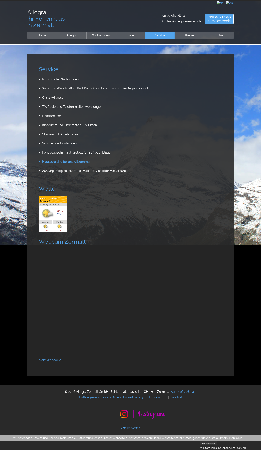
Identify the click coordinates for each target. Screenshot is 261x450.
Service (160, 35)
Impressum (157, 397)
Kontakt (219, 35)
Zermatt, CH (46, 201)
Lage (130, 35)
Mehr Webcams (50, 360)
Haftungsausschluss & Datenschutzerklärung (111, 397)
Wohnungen (101, 35)
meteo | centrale (49, 198)
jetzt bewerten (130, 428)
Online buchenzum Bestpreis (219, 19)
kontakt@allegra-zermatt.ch (181, 21)
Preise (189, 35)
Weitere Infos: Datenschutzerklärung (223, 447)
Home (42, 35)
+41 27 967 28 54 (173, 16)
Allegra (71, 35)
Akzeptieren (208, 443)
